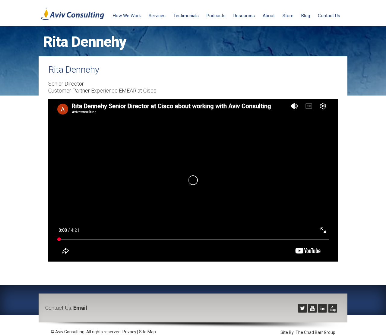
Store (288, 15)
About (269, 15)
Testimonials (186, 15)
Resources (244, 15)
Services (157, 15)
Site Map (147, 331)
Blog (305, 15)
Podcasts (216, 15)
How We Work (127, 15)
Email (80, 308)
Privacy (129, 331)
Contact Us (329, 15)
